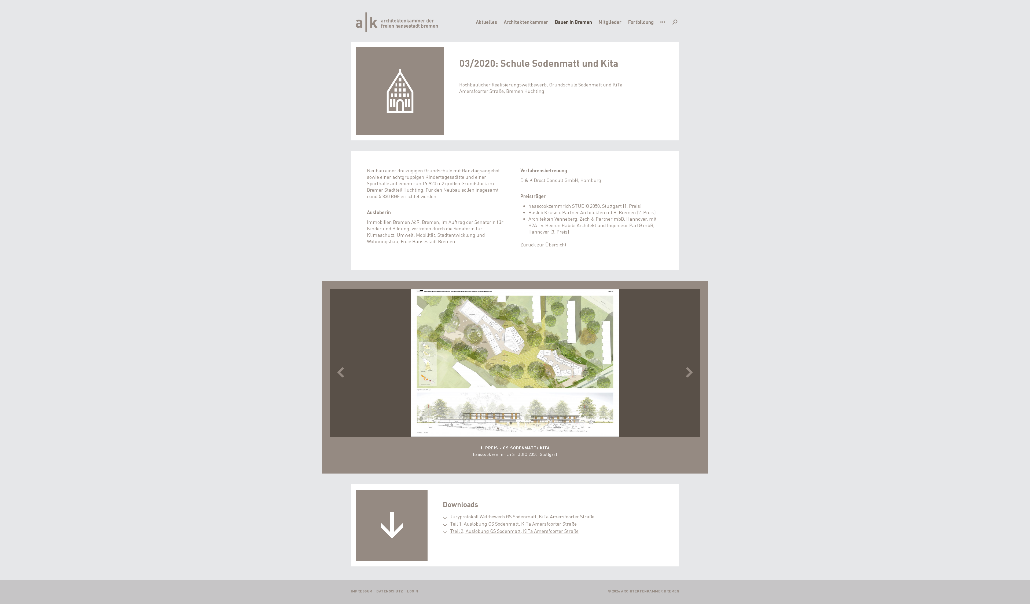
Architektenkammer (526, 22)
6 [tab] (533, 429)
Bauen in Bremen (573, 22)
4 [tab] (519, 429)
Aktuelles (486, 22)
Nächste (689, 372)
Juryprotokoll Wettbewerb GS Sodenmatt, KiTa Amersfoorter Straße (522, 516)
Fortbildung (641, 22)
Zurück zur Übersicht (543, 244)
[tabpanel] (515, 375)
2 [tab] (505, 429)
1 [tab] (498, 429)
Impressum (362, 591)
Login (412, 591)
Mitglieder (610, 22)
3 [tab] (512, 429)
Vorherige (340, 372)
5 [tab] (526, 429)
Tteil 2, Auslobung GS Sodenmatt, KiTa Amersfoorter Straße (514, 531)
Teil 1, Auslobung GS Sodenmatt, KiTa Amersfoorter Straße (513, 524)
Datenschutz (389, 591)
